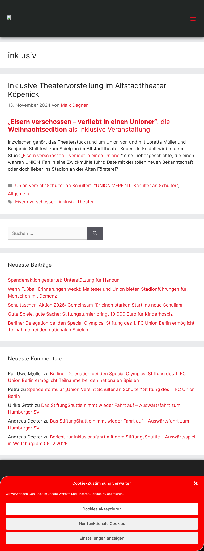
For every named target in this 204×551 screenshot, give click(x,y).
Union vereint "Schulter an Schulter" (53, 185)
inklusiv (66, 201)
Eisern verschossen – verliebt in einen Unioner (72, 155)
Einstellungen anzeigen (102, 538)
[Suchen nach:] (47, 233)
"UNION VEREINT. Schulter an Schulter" (136, 185)
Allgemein (18, 193)
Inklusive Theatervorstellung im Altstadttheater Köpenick (87, 89)
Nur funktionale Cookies (102, 523)
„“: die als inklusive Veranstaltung (89, 125)
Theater (85, 201)
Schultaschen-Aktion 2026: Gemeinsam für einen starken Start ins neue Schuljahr (95, 305)
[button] (195, 483)
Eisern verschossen (35, 201)
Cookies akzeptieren (102, 508)
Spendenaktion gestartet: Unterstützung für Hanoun (64, 280)
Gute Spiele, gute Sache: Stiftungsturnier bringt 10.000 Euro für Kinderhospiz (90, 314)
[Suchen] (95, 233)
